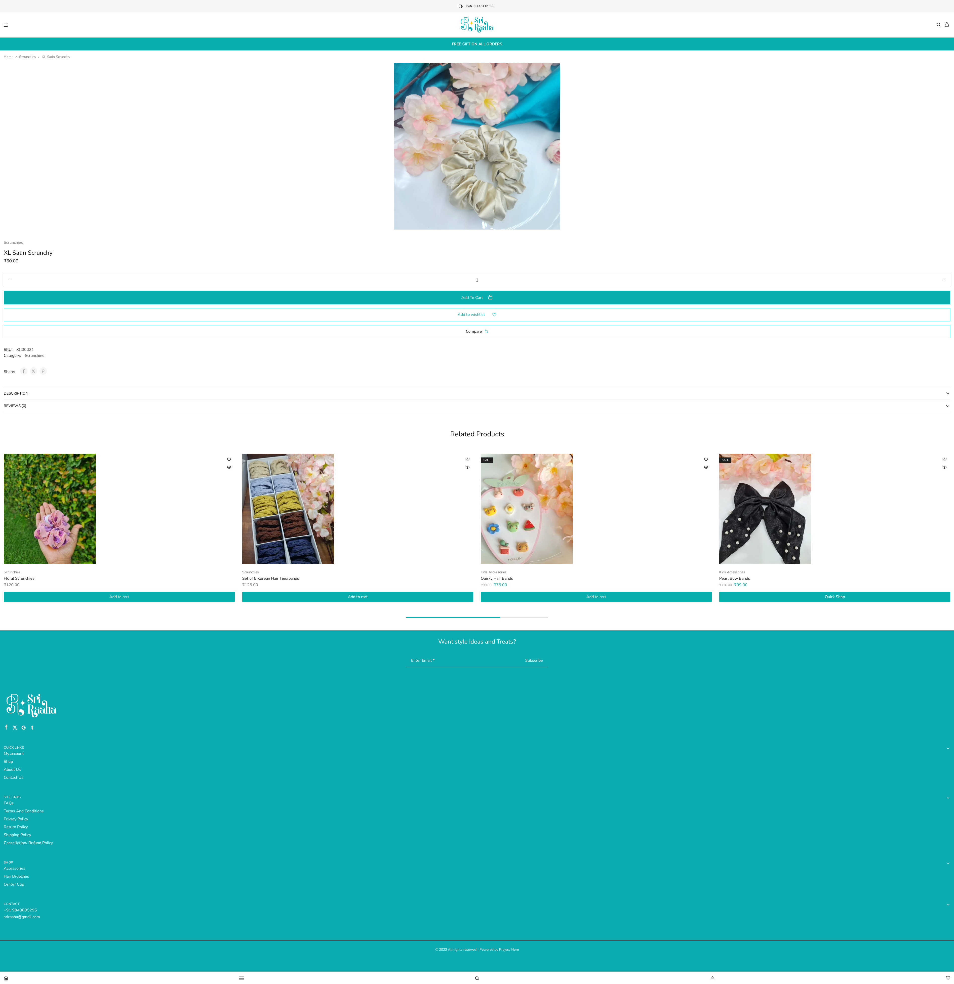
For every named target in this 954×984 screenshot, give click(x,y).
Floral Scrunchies (19, 578)
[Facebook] (6, 728)
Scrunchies (27, 56)
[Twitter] (15, 728)
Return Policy (16, 827)
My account (14, 753)
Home (8, 56)
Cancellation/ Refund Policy (28, 843)
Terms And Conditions (24, 811)
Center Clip (14, 884)
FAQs (9, 803)
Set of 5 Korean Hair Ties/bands (270, 578)
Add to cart (472, 297)
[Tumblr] (32, 728)
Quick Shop (835, 597)
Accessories (14, 868)
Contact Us (13, 777)
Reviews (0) (15, 405)
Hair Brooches (16, 876)
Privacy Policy (16, 819)
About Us (12, 769)
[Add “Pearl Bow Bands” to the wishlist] (945, 459)
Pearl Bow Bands (734, 578)
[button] (477, 331)
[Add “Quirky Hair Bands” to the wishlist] (706, 459)
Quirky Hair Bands (497, 578)
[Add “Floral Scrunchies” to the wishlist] (229, 459)
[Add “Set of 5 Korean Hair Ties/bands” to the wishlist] (468, 459)
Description (16, 393)
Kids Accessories (494, 572)
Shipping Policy (17, 835)
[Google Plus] (23, 728)
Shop (8, 761)
